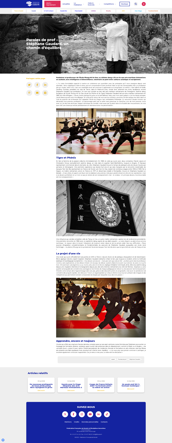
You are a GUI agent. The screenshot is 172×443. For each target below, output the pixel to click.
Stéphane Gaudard (134, 359)
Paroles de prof (122, 359)
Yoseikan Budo (153, 11)
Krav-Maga (138, 11)
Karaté (34, 11)
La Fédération (78, 4)
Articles (33, 16)
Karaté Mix (63, 11)
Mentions (68, 422)
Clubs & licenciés (91, 4)
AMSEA (93, 11)
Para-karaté (78, 11)
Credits (76, 422)
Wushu (108, 11)
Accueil (28, 16)
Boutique (124, 4)
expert (113, 359)
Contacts (104, 422)
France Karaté (18, 11)
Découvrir (41, 390)
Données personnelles (90, 422)
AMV (123, 11)
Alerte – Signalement (51, 4)
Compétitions (109, 4)
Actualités (66, 4)
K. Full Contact (48, 11)
